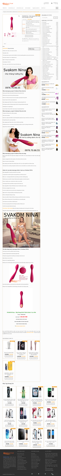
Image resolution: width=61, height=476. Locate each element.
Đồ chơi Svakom (9, 11)
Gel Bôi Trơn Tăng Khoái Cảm (47, 58)
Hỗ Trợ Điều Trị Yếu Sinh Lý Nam (48, 64)
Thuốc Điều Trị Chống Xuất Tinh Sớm (48, 74)
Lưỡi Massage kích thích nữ (47, 65)
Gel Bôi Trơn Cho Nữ (46, 50)
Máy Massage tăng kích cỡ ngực (48, 66)
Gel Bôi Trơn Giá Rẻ (46, 53)
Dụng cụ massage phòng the (47, 32)
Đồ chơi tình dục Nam (46, 41)
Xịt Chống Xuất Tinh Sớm (46, 79)
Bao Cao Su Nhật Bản (46, 29)
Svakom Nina (5, 48)
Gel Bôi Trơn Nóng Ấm (34, 464)
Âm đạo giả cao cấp (46, 23)
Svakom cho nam (45, 70)
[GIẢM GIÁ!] (37, 398)
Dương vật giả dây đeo (46, 34)
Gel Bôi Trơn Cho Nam (46, 49)
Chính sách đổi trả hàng (49, 470)
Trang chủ (4, 11)
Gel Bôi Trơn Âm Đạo (46, 48)
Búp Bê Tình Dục (34, 454)
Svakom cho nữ (15, 11)
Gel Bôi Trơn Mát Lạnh (34, 466)
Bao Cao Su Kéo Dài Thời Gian (47, 28)
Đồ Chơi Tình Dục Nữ (30, 39)
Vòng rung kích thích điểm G (47, 77)
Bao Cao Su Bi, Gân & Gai (47, 26)
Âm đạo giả (44, 22)
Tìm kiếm (55, 17)
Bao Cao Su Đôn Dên (46, 27)
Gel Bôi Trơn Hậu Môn (46, 54)
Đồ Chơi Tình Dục (45, 38)
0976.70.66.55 (47, 3)
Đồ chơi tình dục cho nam (35, 457)
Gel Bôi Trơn (45, 44)
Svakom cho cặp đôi (46, 69)
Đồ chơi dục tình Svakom (8, 208)
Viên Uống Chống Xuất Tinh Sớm (48, 76)
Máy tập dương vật (45, 67)
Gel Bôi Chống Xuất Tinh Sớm (47, 43)
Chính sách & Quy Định (49, 468)
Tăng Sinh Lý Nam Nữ (46, 72)
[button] (19, 16)
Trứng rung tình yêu (46, 75)
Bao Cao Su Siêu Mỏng (46, 31)
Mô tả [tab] (5, 43)
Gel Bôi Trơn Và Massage (46, 61)
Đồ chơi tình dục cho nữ (46, 39)
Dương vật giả (45, 33)
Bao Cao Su (44, 24)
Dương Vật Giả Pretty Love (47, 36)
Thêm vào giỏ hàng (29, 36)
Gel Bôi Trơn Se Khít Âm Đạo (47, 55)
